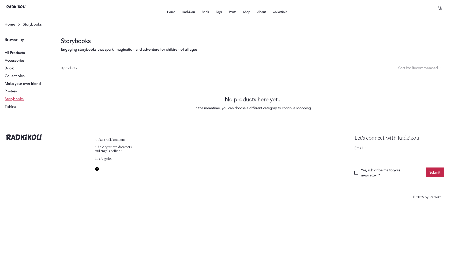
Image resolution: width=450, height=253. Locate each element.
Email (360, 148)
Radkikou (24, 137)
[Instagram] (97, 169)
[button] (440, 8)
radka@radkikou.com (110, 140)
